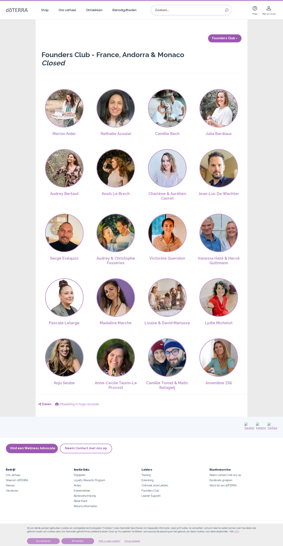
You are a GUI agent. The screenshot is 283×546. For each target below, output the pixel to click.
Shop (45, 10)
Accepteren (43, 541)
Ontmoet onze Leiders (155, 485)
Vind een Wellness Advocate (32, 448)
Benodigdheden (124, 10)
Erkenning (147, 480)
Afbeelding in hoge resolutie (79, 404)
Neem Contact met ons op (86, 448)
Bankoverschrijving (85, 495)
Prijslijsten (79, 475)
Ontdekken (94, 10)
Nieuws (10, 485)
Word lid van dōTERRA (223, 485)
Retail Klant (80, 501)
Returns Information (85, 506)
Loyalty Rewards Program (89, 480)
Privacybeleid (132, 541)
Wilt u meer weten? (109, 541)
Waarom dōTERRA (17, 480)
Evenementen (82, 490)
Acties (77, 485)
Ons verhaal (67, 10)
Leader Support (151, 495)
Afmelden (78, 541)
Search (226, 10)
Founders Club (224, 38)
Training (146, 475)
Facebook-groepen (220, 480)
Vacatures (12, 490)
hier (236, 531)
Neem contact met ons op (225, 475)
